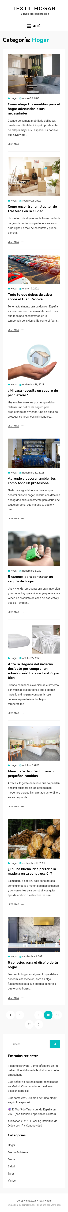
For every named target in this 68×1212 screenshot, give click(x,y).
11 (59, 1014)
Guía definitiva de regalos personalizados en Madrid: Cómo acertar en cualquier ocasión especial (33, 1086)
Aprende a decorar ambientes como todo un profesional (32, 480)
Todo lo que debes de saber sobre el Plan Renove (30, 297)
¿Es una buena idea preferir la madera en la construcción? (32, 871)
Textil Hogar (34, 8)
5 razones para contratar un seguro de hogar (30, 579)
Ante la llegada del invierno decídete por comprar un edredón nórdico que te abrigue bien (33, 671)
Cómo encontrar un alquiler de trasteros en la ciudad (32, 208)
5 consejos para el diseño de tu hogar (33, 964)
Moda (11, 1159)
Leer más (13, 144)
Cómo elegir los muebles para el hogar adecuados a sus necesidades (34, 109)
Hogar (14, 98)
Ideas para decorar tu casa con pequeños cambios (32, 773)
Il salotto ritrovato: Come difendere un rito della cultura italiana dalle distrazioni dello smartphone (33, 1070)
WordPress (56, 1205)
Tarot (11, 1173)
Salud (11, 1166)
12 (31, 1024)
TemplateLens (29, 1205)
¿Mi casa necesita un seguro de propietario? (33, 392)
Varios (12, 1180)
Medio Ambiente (18, 1152)
